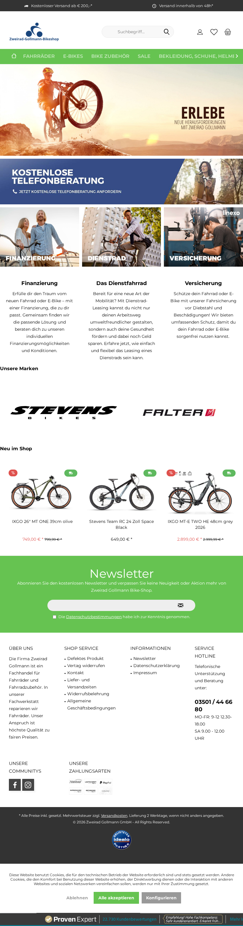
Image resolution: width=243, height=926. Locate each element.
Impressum (145, 672)
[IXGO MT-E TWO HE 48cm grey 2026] (200, 492)
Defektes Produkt (85, 658)
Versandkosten (114, 815)
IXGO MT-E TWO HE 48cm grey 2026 (200, 524)
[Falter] (179, 412)
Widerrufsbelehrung (88, 693)
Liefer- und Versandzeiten (81, 683)
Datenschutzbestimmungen (94, 616)
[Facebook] (15, 785)
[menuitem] (228, 32)
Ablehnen (77, 897)
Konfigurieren (161, 897)
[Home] (14, 56)
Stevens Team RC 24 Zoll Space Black (121, 524)
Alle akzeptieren (116, 897)
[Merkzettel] (214, 32)
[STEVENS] (63, 412)
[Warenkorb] (228, 32)
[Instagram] (28, 785)
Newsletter (144, 658)
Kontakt (75, 672)
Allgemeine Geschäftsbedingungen (91, 704)
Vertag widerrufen (86, 665)
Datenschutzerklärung (156, 665)
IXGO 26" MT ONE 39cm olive (42, 521)
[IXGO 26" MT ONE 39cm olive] (42, 492)
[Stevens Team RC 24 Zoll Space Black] (121, 492)
